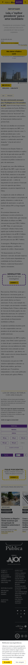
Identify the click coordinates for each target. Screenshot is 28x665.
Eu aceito (7, 662)
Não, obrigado (20, 662)
